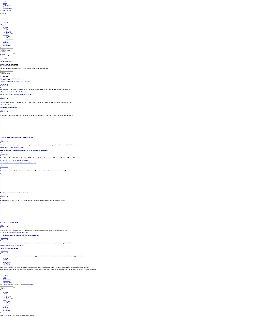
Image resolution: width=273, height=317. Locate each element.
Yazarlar (5, 3)
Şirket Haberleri (9, 39)
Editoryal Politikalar (7, 8)
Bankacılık (8, 36)
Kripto (7, 40)
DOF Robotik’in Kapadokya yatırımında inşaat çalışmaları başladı (19, 235)
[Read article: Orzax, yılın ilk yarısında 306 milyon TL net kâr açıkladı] (136, 126)
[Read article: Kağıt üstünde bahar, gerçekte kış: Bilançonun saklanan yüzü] (136, 160)
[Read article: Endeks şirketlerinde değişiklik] (136, 245)
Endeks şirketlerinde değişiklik (9, 248)
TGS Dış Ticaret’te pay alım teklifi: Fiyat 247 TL (14, 192)
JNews (5, 284)
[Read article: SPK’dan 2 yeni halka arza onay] (136, 211)
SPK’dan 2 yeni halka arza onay (9, 222)
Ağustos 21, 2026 (4, 85)
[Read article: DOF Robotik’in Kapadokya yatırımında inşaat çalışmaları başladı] (136, 232)
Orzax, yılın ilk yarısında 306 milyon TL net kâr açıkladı (16, 137)
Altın (7, 29)
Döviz (7, 52)
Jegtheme (32, 284)
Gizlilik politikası (7, 5)
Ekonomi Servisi (4, 84)
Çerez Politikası (6, 6)
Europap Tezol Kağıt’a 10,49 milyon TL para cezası (15, 81)
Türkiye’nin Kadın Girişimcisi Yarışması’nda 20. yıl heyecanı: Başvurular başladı (23, 150)
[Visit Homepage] (3, 13)
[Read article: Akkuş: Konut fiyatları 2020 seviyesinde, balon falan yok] (136, 92)
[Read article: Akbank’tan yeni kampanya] (136, 104)
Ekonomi (5, 25)
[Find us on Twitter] (0, 12)
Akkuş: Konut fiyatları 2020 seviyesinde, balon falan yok (16, 94)
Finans (4, 35)
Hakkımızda (5, 4)
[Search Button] (14, 53)
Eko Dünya (8, 31)
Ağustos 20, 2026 (4, 196)
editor (2, 97)
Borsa (7, 48)
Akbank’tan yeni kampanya (8, 107)
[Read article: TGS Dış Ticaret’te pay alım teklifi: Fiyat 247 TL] (136, 182)
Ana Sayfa (5, 1)
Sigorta (7, 32)
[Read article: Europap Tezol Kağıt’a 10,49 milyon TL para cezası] (136, 79)
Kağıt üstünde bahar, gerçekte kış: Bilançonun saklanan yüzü (18, 163)
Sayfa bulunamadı (9, 61)
